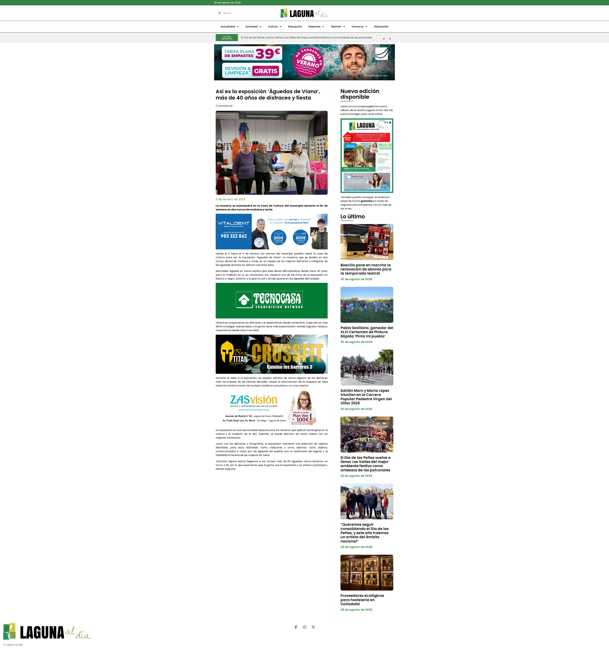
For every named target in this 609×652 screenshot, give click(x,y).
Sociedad (252, 26)
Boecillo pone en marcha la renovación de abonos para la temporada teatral (366, 269)
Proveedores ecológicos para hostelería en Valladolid (362, 600)
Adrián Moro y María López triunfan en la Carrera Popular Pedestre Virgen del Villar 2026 (366, 397)
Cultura (273, 26)
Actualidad (228, 26)
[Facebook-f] (296, 627)
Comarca (357, 26)
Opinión (336, 26)
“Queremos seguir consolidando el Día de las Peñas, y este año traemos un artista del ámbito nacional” (365, 533)
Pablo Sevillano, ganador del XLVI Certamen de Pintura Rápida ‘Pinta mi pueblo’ (367, 332)
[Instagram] (304, 627)
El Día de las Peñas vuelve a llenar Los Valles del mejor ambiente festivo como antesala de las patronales (366, 464)
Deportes (314, 26)
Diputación (381, 26)
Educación (295, 26)
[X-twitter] (313, 627)
